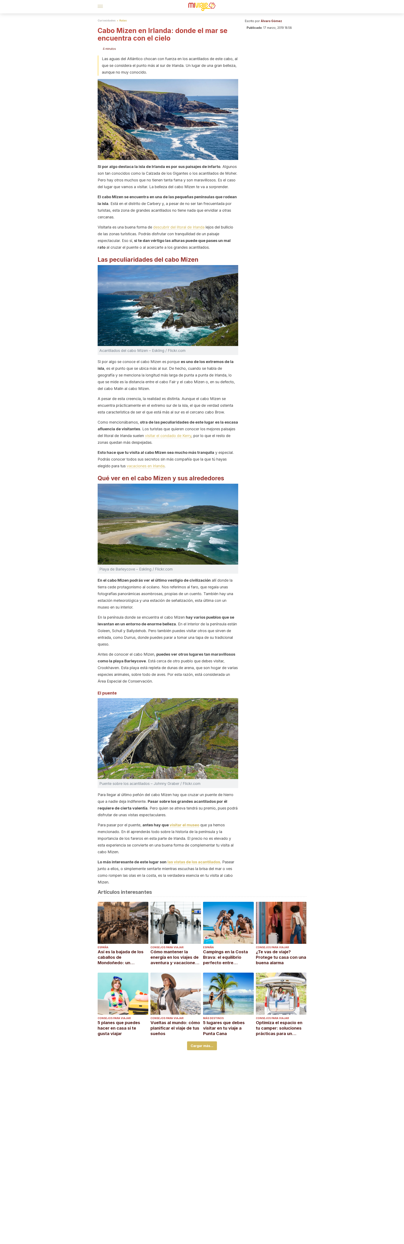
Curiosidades (107, 20)
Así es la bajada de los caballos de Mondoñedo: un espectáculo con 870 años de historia (121, 957)
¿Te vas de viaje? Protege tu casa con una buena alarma (281, 957)
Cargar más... (202, 1046)
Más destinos (213, 1018)
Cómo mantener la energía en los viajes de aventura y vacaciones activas (174, 957)
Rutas (123, 20)
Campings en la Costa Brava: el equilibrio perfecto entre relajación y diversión (225, 957)
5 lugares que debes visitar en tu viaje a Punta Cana (224, 1028)
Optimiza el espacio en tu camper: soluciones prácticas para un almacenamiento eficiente (279, 1028)
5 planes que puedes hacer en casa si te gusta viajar (119, 1028)
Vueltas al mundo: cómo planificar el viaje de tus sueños (175, 1028)
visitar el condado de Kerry (168, 435)
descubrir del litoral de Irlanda (179, 227)
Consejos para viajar (166, 947)
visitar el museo (184, 825)
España (103, 947)
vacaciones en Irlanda (146, 466)
